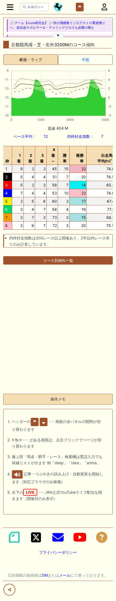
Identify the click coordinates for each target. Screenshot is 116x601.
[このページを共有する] (9, 590)
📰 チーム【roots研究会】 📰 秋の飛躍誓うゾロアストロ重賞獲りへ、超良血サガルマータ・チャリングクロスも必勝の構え (57, 25)
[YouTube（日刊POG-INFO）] (79, 537)
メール (64, 575)
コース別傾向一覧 (58, 260)
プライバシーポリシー (58, 552)
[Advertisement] (58, 331)
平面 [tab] (85, 59)
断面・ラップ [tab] (30, 59)
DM (45, 575)
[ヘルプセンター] (101, 537)
